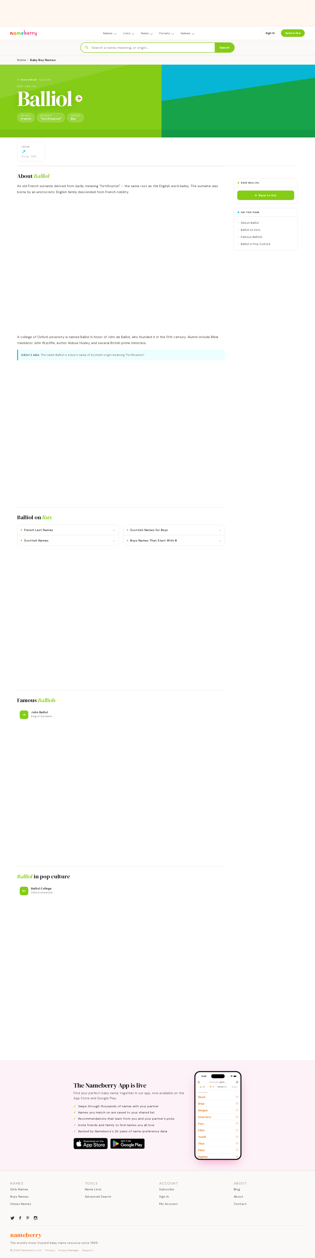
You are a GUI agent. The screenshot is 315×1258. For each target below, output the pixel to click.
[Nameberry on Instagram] (35, 1217)
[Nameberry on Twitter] (12, 1217)
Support (87, 1250)
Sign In (270, 33)
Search (224, 47)
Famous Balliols (251, 237)
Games (185, 33)
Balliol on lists (250, 230)
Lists (126, 33)
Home (21, 60)
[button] (265, 195)
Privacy (50, 1250)
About (238, 1196)
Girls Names (19, 1189)
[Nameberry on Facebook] (20, 1217)
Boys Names (19, 1196)
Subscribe (293, 33)
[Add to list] (78, 98)
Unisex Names (20, 1204)
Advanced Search (98, 1196)
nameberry (26, 1235)
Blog (237, 1189)
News (145, 33)
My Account (168, 1204)
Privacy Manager (68, 1250)
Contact (240, 1204)
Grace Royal (29, 79)
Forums (164, 33)
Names (108, 33)
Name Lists (93, 1189)
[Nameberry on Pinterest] (28, 1217)
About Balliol (250, 223)
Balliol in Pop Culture (255, 244)
